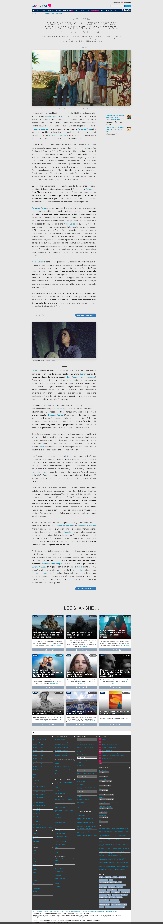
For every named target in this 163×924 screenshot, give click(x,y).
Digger (56, 852)
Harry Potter (112, 897)
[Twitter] (80, 47)
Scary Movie (108, 877)
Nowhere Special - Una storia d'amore (108, 802)
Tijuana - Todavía (59, 868)
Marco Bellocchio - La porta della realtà (87, 768)
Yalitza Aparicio (63, 409)
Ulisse (100, 784)
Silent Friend (80, 796)
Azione (34, 844)
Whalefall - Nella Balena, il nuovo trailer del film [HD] (112, 869)
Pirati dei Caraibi (115, 892)
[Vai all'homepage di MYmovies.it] (41, 7)
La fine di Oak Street (60, 785)
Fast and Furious (114, 899)
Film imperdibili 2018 (38, 766)
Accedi (128, 6)
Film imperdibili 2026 (38, 744)
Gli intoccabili (102, 770)
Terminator (116, 907)
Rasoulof (68, 532)
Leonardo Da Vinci (111, 889)
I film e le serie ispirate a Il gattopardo (108, 885)
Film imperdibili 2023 (38, 753)
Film (51, 911)
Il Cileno (79, 762)
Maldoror (57, 773)
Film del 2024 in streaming (61, 744)
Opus (120, 882)
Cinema (39, 911)
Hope (56, 825)
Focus (88, 19)
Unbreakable (124, 894)
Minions (101, 877)
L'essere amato (58, 850)
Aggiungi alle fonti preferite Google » (54, 13)
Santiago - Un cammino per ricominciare (65, 804)
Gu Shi (56, 865)
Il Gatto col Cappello (60, 833)
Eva (100, 788)
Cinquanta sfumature (104, 892)
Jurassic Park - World (123, 889)
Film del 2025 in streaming (61, 742)
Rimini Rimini (102, 815)
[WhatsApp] (86, 47)
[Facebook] (77, 47)
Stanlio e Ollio (102, 779)
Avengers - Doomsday (60, 807)
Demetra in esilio (59, 871)
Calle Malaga (58, 817)
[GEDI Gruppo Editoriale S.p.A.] (122, 2)
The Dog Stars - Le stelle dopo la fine (86, 742)
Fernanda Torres (36, 108)
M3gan (111, 880)
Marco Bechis (66, 116)
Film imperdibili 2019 (38, 763)
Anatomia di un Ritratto (60, 878)
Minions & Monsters (107, 758)
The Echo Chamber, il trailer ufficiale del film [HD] (111, 851)
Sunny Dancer (80, 784)
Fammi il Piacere (81, 802)
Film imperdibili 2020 (38, 761)
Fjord (56, 828)
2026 (37, 739)
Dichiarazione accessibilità (90, 917)
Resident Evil (58, 814)
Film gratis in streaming (60, 739)
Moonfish (57, 863)
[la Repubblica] (128, 2)
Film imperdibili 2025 (38, 747)
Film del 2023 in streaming (61, 747)
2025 (41, 739)
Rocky (122, 907)
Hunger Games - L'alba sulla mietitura (64, 802)
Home (34, 911)
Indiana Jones (115, 894)
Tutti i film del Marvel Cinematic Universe (109, 902)
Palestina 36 (58, 820)
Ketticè (78, 807)
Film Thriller (36, 836)
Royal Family (102, 889)
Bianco (56, 847)
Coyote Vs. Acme (81, 781)
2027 (34, 739)
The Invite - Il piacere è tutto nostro (63, 799)
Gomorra (115, 877)
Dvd (72, 911)
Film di (34, 774)
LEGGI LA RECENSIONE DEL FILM (85, 315)
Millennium (119, 897)
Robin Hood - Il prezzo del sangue (63, 782)
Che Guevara (109, 907)
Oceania (57, 763)
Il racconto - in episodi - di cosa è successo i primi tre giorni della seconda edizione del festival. (81, 680)
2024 (44, 739)
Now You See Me (103, 880)
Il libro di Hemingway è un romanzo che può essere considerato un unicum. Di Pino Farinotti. (48, 718)
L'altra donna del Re (104, 775)
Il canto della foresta (60, 844)
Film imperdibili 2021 (38, 758)
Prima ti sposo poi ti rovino (105, 811)
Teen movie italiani (103, 899)
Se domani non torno (60, 839)
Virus (109, 894)
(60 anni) (62, 108)
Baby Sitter (119, 887)
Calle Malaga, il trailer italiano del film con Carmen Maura (113, 828)
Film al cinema (36, 772)
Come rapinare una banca (83, 805)
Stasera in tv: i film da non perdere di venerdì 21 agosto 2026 (114, 848)
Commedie (35, 833)
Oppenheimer (111, 887)
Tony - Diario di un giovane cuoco (85, 760)
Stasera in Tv (78, 911)
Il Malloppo (79, 794)
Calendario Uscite (58, 911)
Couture (79, 751)
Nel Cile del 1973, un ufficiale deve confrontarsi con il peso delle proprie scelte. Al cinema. (115, 680)
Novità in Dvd (36, 780)
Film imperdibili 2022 (38, 755)
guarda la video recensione (84, 377)
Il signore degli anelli (104, 904)
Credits (35, 917)
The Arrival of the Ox (60, 881)
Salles (81, 293)
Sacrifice (57, 787)
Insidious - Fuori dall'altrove (62, 766)
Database (45, 911)
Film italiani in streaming (61, 753)
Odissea (104, 742)
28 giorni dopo (122, 877)
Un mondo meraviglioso (83, 799)
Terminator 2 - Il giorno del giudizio (85, 773)
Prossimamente (94, 911)
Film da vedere (36, 769)
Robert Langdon (103, 897)
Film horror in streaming (61, 755)
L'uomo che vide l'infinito (105, 806)
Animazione (36, 841)
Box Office (86, 911)
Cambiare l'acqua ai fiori (61, 836)
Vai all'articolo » (56, 645)
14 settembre (68, 108)
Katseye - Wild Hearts (60, 793)
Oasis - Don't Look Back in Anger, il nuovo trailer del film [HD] (114, 866)
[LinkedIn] (83, 47)
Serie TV (67, 911)
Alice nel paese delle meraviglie (119, 904)
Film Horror (35, 838)
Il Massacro (58, 886)
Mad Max (101, 907)
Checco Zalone (103, 887)
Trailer (102, 911)
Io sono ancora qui (40, 129)
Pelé (88, 145)
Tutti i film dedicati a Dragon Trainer (108, 882)
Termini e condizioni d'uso (65, 917)
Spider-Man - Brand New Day (109, 744)
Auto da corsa (102, 894)
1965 (74, 108)
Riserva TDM (78, 917)
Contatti (40, 917)
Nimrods (57, 790)
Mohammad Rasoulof (87, 526)
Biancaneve (123, 885)
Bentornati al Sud (59, 830)
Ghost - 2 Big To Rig (82, 754)
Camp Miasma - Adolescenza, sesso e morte (113, 755)
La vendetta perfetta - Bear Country (85, 744)
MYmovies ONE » (37, 13)
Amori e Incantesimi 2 (60, 822)
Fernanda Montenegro (52, 564)
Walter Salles (91, 189)
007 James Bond (125, 892)
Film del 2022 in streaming (61, 750)
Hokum (104, 763)
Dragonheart (102, 797)
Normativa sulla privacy (50, 917)
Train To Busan (80, 779)
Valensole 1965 (59, 776)
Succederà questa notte (61, 841)
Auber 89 (57, 883)
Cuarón (83, 374)
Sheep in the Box (81, 765)
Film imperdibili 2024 (38, 750)
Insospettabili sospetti (104, 793)
